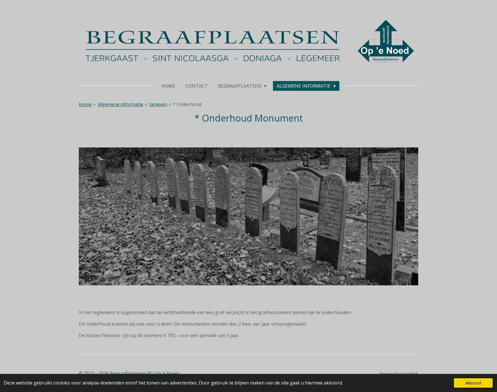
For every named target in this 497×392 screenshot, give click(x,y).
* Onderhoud (187, 104)
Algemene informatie (120, 104)
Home (85, 104)
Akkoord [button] (473, 383)
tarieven (158, 104)
